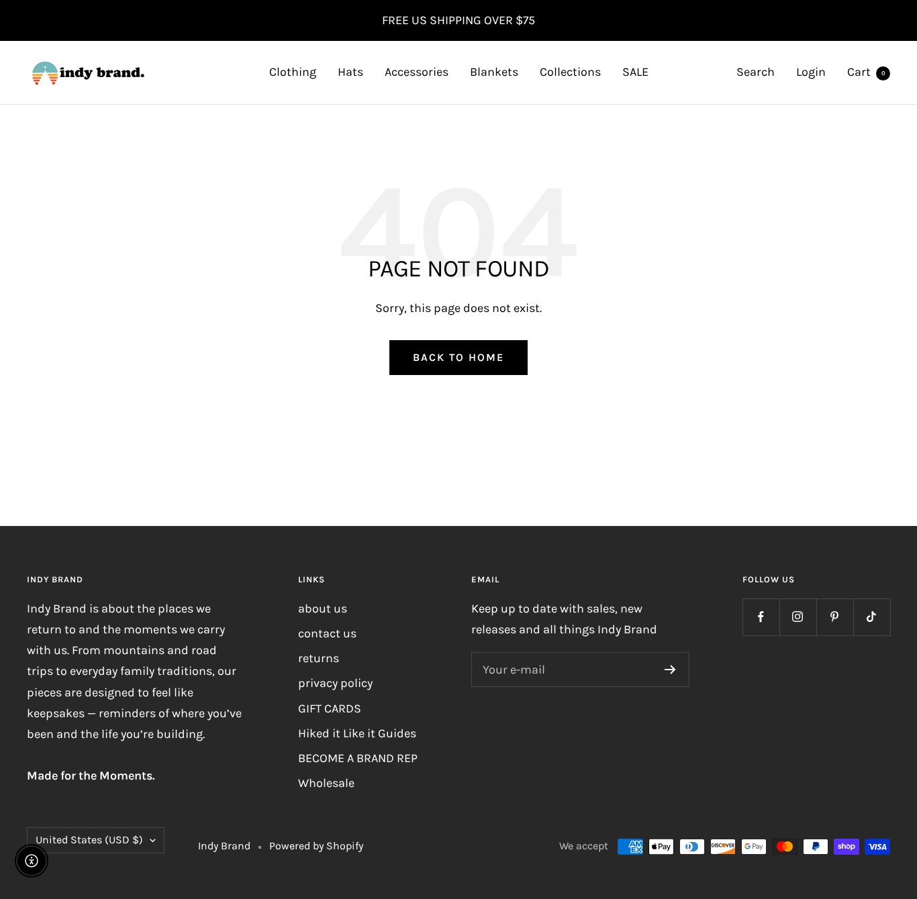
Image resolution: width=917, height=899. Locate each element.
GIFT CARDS (329, 708)
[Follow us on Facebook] (760, 616)
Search (755, 71)
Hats (350, 71)
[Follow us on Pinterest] (834, 616)
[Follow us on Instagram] (797, 616)
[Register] (670, 669)
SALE (635, 71)
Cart (866, 71)
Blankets (494, 71)
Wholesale (326, 783)
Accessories (416, 71)
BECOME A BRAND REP (358, 758)
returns (318, 658)
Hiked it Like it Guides (357, 733)
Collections (570, 71)
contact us (327, 633)
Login (811, 71)
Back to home (458, 357)
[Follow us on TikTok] (871, 616)
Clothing (292, 71)
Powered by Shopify (316, 845)
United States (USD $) (89, 839)
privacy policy (335, 683)
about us (322, 608)
